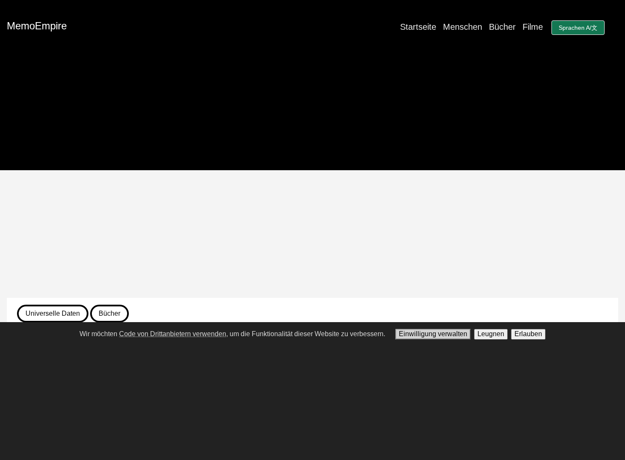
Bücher (502, 26)
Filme (533, 26)
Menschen (462, 26)
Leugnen (490, 333)
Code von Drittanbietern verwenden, (173, 333)
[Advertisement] (312, 234)
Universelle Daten (53, 313)
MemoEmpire (37, 25)
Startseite (418, 26)
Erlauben (528, 333)
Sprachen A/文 (578, 27)
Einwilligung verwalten (433, 333)
